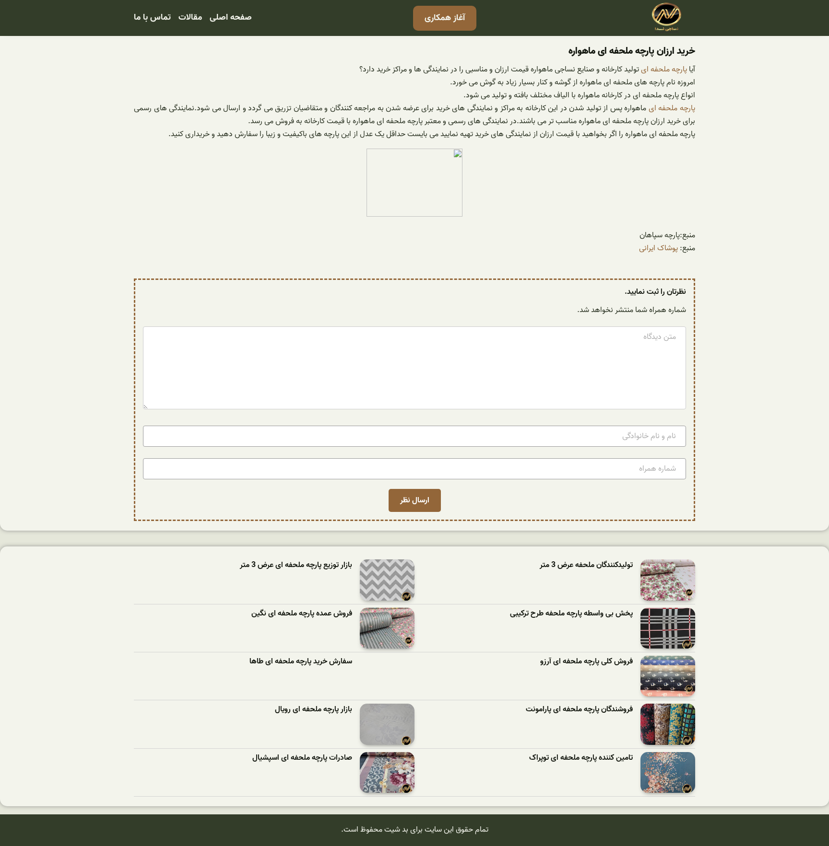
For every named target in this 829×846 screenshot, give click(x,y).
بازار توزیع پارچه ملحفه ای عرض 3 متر (296, 565)
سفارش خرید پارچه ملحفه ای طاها (300, 662)
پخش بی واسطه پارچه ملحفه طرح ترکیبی (571, 614)
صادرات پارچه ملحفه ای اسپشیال (302, 758)
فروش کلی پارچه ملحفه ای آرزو (586, 662)
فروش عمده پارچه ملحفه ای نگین (301, 614)
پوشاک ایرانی (658, 248)
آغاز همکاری (445, 18)
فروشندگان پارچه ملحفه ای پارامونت (579, 710)
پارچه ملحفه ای (664, 69)
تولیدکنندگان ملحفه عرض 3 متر (586, 565)
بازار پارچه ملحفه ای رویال (313, 710)
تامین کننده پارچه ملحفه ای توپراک (581, 758)
